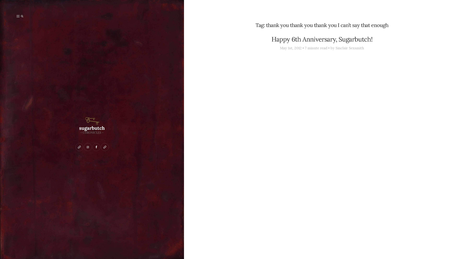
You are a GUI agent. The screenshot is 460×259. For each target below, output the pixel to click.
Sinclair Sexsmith (350, 48)
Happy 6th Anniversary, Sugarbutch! (322, 39)
